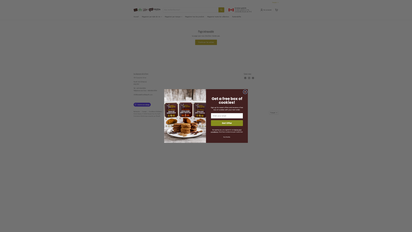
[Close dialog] (245, 92)
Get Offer (227, 123)
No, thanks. (226, 137)
